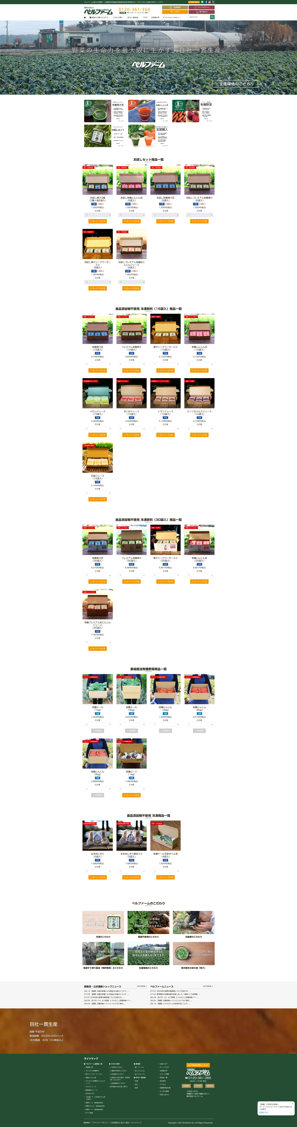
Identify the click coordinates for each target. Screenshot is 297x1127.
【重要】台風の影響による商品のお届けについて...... (106, 991)
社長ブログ (163, 1064)
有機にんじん (95, 1106)
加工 (136, 1084)
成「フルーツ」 (140, 1074)
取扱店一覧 (163, 1077)
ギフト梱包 (89, 1113)
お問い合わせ (194, 2)
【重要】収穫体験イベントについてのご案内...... (105, 1003)
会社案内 (163, 1081)
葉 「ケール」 (140, 1067)
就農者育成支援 (165, 1088)
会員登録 (178, 7)
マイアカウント (203, 7)
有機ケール (95, 1102)
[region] (148, 57)
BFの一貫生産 (133, 17)
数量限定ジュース (92, 1090)
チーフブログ (164, 1067)
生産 (136, 1081)
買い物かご (204, 12)
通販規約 (87, 1123)
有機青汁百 (89, 1067)
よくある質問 (164, 1091)
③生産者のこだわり (117, 1074)
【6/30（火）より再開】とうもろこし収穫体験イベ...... (108, 1000)
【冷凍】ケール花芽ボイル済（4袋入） (95, 1098)
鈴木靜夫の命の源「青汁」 (119, 1086)
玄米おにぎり (90, 1093)
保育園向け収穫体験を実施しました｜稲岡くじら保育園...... (175, 994)
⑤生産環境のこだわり (117, 1083)
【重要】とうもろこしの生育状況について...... (170, 1003)
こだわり (176, 12)
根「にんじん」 (140, 1071)
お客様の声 (155, 17)
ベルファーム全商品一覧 (94, 1064)
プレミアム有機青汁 (92, 1071)
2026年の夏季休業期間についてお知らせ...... (104, 997)
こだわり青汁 (118, 17)
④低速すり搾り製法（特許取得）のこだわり (120, 1079)
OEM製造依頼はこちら (197, 1065)
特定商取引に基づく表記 (120, 1123)
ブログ (145, 17)
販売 (136, 1088)
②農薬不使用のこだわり (118, 1071)
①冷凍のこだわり (116, 1067)
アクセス (163, 1084)
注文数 (97, 210)
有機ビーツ (95, 1109)
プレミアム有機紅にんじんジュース (95, 1082)
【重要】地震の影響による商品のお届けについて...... (106, 994)
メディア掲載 (164, 1074)
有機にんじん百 (91, 1077)
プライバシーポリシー (100, 1123)
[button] (148, 57)
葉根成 (138, 1064)
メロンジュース (91, 1086)
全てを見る (141, 986)
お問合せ (210, 1086)
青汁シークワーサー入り (94, 1074)
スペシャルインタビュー (172, 17)
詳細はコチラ (263, 1112)
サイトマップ (136, 1123)
